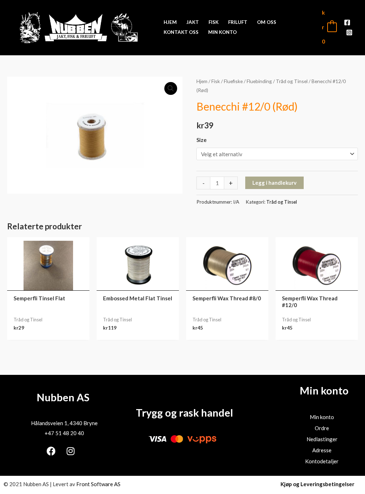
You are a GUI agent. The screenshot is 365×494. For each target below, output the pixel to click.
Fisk (215, 81)
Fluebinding (259, 81)
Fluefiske (233, 81)
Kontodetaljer (322, 461)
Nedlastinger (322, 439)
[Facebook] (347, 22)
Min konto (322, 417)
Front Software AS (98, 484)
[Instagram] (349, 32)
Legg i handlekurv (274, 182)
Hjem (201, 81)
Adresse (321, 450)
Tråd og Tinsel (292, 81)
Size (201, 140)
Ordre (322, 428)
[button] (170, 88)
